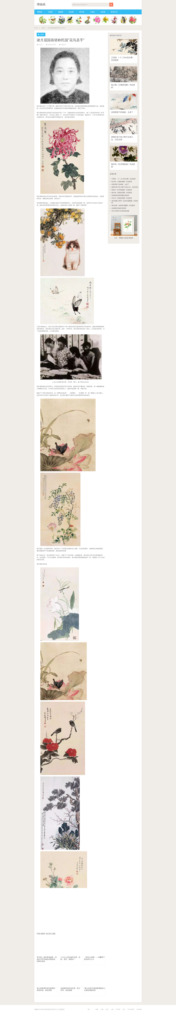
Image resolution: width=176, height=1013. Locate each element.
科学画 (81, 12)
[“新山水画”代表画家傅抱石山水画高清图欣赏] (94, 976)
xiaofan (40, 44)
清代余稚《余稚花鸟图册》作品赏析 (123, 205)
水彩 (123, 1009)
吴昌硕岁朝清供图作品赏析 (120, 195)
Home (36, 28)
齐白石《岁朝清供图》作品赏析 (121, 198)
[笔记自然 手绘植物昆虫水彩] (123, 236)
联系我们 (62, 1009)
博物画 (41, 4)
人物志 (92, 12)
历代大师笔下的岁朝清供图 (120, 211)
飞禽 (102, 1009)
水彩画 (102, 12)
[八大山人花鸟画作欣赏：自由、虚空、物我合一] (71, 945)
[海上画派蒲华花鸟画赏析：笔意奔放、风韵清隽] (47, 976)
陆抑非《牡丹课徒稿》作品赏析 (121, 190)
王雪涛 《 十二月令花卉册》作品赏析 (123, 179)
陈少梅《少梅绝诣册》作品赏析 (121, 181)
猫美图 (131, 238)
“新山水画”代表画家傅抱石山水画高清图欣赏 (94, 989)
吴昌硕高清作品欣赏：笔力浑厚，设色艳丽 (70, 989)
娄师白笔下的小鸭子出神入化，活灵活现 (124, 187)
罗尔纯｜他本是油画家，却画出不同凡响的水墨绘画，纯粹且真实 (47, 959)
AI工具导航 (131, 1009)
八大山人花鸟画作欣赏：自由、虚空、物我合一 (70, 958)
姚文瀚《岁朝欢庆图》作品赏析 (121, 192)
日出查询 (139, 1009)
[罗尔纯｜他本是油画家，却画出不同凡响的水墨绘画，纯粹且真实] (47, 945)
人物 (112, 1009)
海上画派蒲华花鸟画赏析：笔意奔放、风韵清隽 (47, 989)
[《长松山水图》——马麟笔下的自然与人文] (94, 945)
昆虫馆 (71, 12)
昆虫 (107, 1009)
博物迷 (121, 238)
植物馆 (60, 12)
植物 (97, 1009)
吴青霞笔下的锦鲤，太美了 (122, 112)
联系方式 (114, 12)
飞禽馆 (50, 12)
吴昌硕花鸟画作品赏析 (118, 208)
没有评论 (63, 44)
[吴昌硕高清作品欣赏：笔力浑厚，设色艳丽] (71, 976)
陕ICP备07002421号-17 (52, 1009)
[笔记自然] (88, 24)
